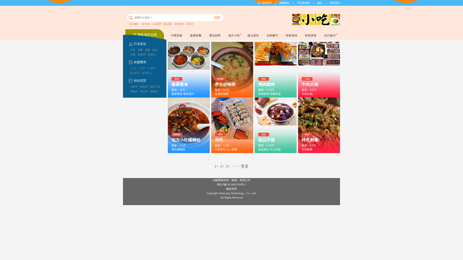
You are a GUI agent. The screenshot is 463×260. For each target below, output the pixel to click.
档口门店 (155, 86)
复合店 (144, 91)
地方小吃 (234, 35)
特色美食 (311, 35)
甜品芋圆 (266, 140)
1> (216, 166)
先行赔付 (330, 35)
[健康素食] (189, 70)
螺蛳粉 (177, 134)
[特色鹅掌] (319, 125)
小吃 (132, 49)
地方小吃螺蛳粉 (186, 140)
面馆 (147, 49)
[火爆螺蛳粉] (189, 125)
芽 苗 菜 (146, 24)
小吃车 (134, 86)
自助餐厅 (272, 35)
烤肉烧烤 (266, 84)
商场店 (134, 91)
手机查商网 (303, 2)
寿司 (220, 134)
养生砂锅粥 (225, 84)
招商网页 (267, 2)
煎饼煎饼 (179, 24)
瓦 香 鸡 (189, 24)
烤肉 (264, 79)
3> (228, 166)
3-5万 (142, 68)
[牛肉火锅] (319, 70)
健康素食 (179, 84)
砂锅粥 (220, 79)
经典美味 (291, 35)
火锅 (132, 54)
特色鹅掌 (310, 140)
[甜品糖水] (276, 125)
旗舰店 (154, 91)
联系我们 (335, 2)
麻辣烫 (141, 54)
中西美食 (176, 35)
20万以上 (147, 73)
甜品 (264, 134)
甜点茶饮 (253, 35)
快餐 (140, 49)
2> (222, 166)
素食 (177, 79)
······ (235, 166)
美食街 (151, 54)
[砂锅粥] (232, 70)
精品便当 (167, 24)
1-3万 (133, 68)
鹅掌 (307, 134)
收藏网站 (284, 2)
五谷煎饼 (156, 24)
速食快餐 (195, 35)
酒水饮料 (215, 35)
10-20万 (134, 73)
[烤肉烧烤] (276, 70)
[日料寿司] (232, 125)
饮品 (155, 49)
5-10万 (151, 68)
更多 (245, 166)
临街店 (144, 86)
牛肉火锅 (310, 84)
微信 (319, 2)
